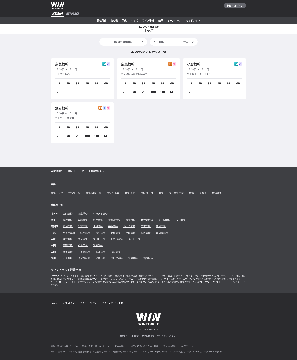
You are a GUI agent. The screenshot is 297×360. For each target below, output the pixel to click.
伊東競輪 (146, 226)
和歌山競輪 (117, 239)
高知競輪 (100, 251)
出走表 (114, 20)
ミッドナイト (193, 20)
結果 (160, 20)
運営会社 (124, 336)
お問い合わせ (69, 303)
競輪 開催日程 (93, 192)
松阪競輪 (146, 232)
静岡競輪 (161, 226)
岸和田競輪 (134, 239)
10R (153, 91)
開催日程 (101, 20)
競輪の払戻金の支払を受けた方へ (178, 346)
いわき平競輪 (100, 213)
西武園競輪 (147, 219)
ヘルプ (54, 303)
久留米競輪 (84, 258)
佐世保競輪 (117, 258)
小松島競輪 (84, 251)
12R (172, 91)
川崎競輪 (98, 226)
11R (162, 91)
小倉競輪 (194, 64)
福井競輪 (68, 239)
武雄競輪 (100, 258)
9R (144, 91)
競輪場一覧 (74, 192)
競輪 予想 (130, 192)
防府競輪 (98, 245)
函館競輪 (68, 213)
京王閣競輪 (164, 219)
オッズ (134, 20)
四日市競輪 (162, 232)
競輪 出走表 (113, 192)
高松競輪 (68, 251)
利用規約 (135, 336)
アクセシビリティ (88, 303)
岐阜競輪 (85, 232)
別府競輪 (62, 108)
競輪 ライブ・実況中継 (171, 192)
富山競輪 (130, 232)
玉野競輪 (68, 245)
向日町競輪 (99, 239)
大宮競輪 (130, 219)
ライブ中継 (148, 20)
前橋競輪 (83, 219)
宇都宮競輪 (114, 219)
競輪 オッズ (147, 192)
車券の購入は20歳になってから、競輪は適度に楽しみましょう (80, 346)
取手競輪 (98, 219)
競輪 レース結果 (198, 192)
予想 (124, 20)
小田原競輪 (129, 226)
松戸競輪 (68, 226)
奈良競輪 (62, 64)
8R (134, 91)
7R (59, 91)
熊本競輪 (148, 258)
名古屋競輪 (69, 232)
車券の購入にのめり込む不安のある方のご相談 (136, 346)
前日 (162, 42)
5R (96, 83)
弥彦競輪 (68, 219)
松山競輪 (115, 251)
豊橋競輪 (115, 232)
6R (106, 83)
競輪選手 (217, 192)
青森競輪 (83, 213)
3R (78, 83)
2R (68, 83)
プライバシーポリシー (167, 336)
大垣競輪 (100, 232)
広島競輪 (128, 64)
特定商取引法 (148, 336)
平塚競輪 (113, 226)
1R (58, 83)
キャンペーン (174, 20)
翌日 (186, 42)
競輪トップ (57, 192)
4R (87, 83)
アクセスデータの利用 (112, 303)
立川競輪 (181, 219)
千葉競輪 (83, 226)
